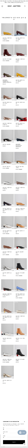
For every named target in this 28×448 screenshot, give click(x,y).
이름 (3, 428)
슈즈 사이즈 (5, 432)
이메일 (4, 436)
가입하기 (14, 442)
